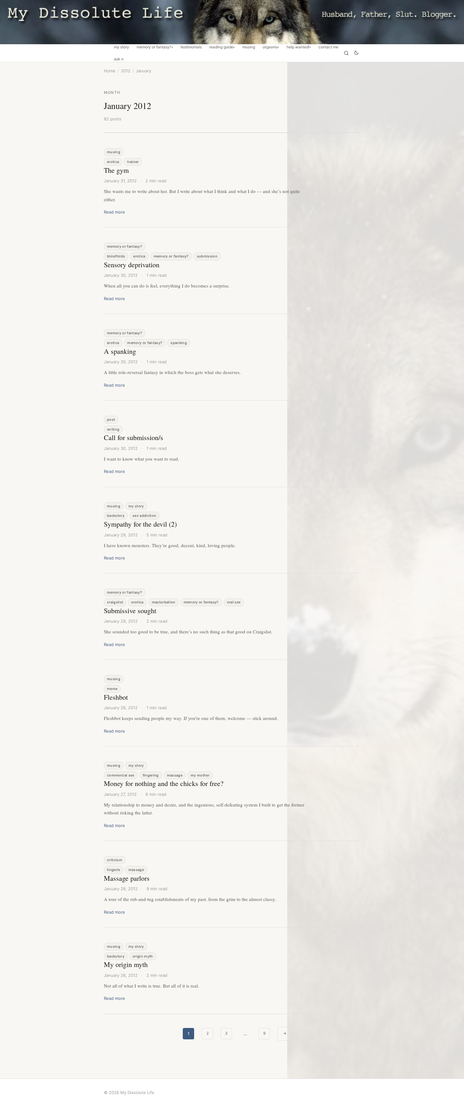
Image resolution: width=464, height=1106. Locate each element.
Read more (114, 212)
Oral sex (234, 602)
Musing (248, 47)
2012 (125, 70)
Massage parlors (127, 878)
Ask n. (119, 59)
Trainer (133, 162)
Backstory (115, 515)
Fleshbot (116, 697)
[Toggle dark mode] (356, 53)
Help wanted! (298, 47)
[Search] (346, 53)
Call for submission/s (133, 437)
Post (111, 419)
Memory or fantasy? (154, 47)
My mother (200, 775)
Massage (174, 775)
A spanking (120, 351)
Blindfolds (116, 256)
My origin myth (126, 964)
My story (121, 47)
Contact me (328, 47)
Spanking (178, 343)
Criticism (114, 860)
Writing (113, 429)
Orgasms (270, 47)
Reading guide (221, 47)
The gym (116, 170)
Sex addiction (144, 515)
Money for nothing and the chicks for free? (163, 783)
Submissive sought (130, 610)
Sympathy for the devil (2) (140, 524)
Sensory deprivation (131, 264)
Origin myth (143, 956)
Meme (112, 688)
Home (110, 70)
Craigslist (115, 602)
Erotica (113, 162)
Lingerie (113, 869)
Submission (207, 256)
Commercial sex (120, 775)
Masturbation (163, 602)
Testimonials (191, 47)
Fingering (151, 775)
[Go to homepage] (232, 22)
